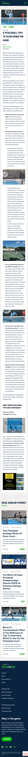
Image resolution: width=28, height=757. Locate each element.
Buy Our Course (6, 708)
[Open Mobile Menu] (25, 3)
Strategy (11, 26)
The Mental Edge (6, 711)
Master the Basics (7, 692)
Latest (3, 682)
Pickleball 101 (6, 689)
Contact (4, 673)
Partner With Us (6, 679)
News (4, 45)
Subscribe (6, 739)
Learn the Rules (6, 695)
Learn (13, 414)
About (3, 676)
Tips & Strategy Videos (8, 705)
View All (4, 505)
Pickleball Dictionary (8, 698)
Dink (5, 26)
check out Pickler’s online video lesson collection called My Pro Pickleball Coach (13, 443)
